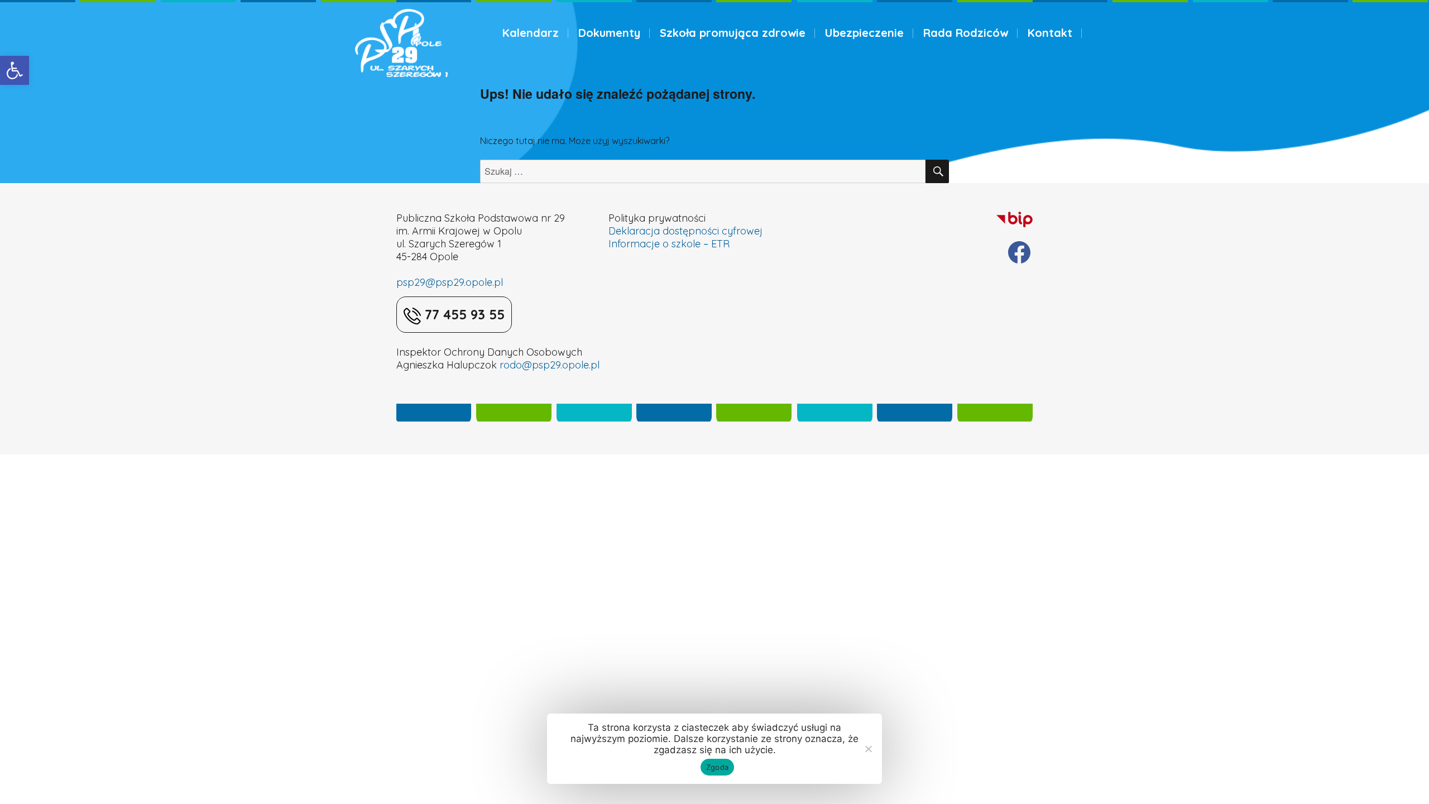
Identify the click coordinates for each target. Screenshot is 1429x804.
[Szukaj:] (703, 171)
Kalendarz (530, 33)
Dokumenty (609, 33)
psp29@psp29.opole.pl (449, 282)
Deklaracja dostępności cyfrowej (685, 230)
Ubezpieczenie (864, 33)
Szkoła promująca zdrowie (732, 33)
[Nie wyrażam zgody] (868, 748)
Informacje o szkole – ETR (669, 243)
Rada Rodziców (965, 33)
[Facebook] (1019, 252)
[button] (14, 70)
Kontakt (1050, 33)
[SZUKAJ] (937, 171)
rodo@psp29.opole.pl (550, 364)
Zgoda (717, 767)
